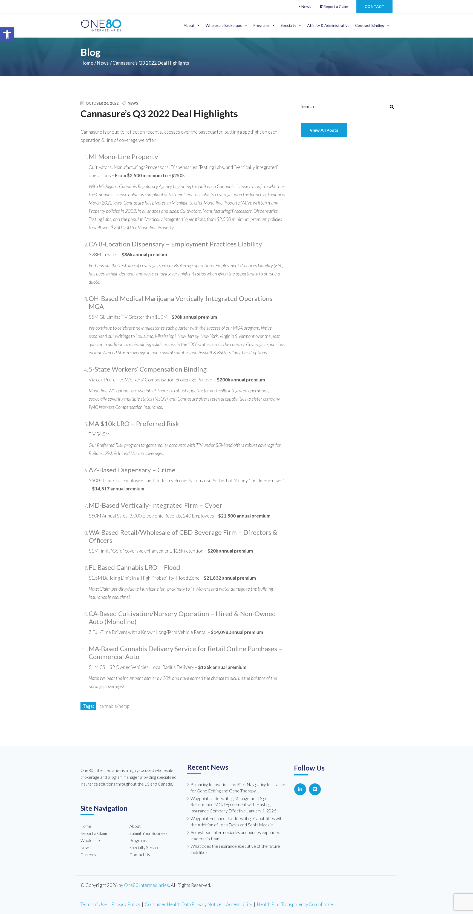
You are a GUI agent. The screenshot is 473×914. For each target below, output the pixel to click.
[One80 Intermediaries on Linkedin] (300, 789)
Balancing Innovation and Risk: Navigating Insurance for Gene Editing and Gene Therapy (238, 787)
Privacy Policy (125, 904)
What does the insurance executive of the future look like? (235, 849)
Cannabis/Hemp (114, 706)
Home (86, 63)
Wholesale (90, 840)
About (189, 25)
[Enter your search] (342, 106)
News (306, 6)
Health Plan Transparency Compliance (295, 904)
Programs (261, 25)
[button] (7, 34)
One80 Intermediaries (146, 885)
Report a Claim (335, 6)
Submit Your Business (148, 833)
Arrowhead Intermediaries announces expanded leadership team (235, 835)
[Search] (389, 106)
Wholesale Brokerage (224, 25)
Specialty (288, 25)
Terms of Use (93, 904)
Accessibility (239, 904)
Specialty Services (145, 847)
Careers (88, 854)
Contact (374, 6)
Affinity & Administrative (328, 25)
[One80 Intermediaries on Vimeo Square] (315, 789)
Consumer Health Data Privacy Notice (183, 904)
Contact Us (139, 854)
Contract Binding (369, 25)
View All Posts (324, 130)
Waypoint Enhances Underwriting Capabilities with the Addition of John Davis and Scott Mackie (237, 821)
